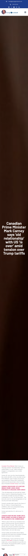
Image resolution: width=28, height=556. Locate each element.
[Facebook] (9, 7)
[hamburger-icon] (25, 12)
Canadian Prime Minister (8, 466)
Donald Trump (14, 483)
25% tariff (9, 540)
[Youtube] (14, 7)
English (17, 554)
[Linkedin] (19, 7)
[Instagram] (16, 7)
